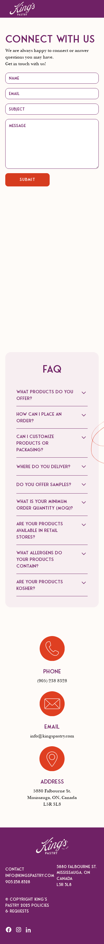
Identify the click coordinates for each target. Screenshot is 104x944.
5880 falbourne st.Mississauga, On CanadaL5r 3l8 (77, 875)
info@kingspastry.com (52, 736)
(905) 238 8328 (52, 681)
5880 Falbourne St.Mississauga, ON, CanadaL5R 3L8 (52, 797)
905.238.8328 (17, 881)
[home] (22, 9)
